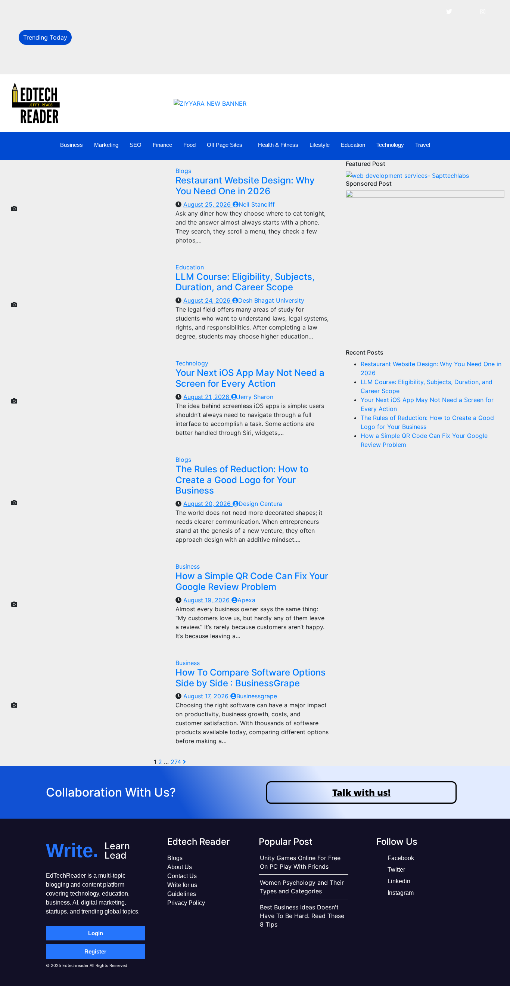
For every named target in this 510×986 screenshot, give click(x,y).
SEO (136, 145)
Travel (422, 145)
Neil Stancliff (257, 204)
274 (176, 762)
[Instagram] (482, 11)
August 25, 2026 (208, 204)
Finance (162, 145)
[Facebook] (432, 11)
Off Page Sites (224, 145)
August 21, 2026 (207, 397)
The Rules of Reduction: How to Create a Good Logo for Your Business (176, 62)
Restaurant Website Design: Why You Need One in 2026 (155, 12)
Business (71, 145)
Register (95, 951)
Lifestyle (320, 145)
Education (353, 145)
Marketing (106, 145)
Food (189, 145)
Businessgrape (256, 696)
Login (95, 933)
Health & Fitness (278, 145)
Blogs (183, 170)
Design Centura (260, 503)
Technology (390, 145)
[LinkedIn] (466, 11)
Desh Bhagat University (271, 300)
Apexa (246, 600)
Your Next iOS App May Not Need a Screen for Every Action (161, 45)
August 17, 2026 (206, 696)
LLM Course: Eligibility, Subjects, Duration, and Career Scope (162, 29)
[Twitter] (449, 11)
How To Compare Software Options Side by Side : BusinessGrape (250, 678)
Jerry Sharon (255, 397)
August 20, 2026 (208, 503)
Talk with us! (361, 792)
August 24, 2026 (207, 300)
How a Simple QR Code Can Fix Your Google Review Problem (251, 581)
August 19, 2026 (207, 600)
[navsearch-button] (491, 144)
